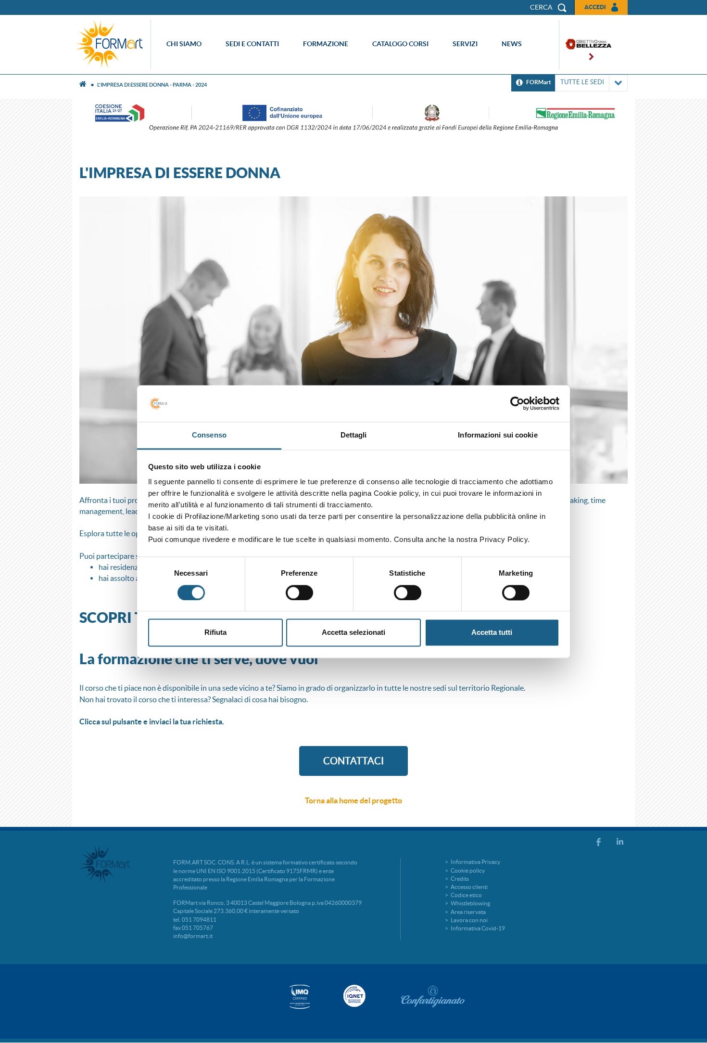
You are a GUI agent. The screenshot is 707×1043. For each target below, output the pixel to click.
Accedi (595, 7)
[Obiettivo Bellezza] (585, 45)
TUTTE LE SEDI (582, 82)
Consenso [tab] (209, 435)
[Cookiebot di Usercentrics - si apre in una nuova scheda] (517, 403)
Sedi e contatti (252, 44)
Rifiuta (215, 633)
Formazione (325, 44)
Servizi (465, 44)
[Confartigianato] (433, 996)
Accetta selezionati (353, 633)
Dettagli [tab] (354, 435)
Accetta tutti (491, 633)
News (512, 44)
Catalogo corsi (400, 44)
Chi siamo (184, 44)
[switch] (299, 592)
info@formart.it (193, 936)
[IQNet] (353, 995)
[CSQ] (300, 996)
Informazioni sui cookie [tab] (497, 435)
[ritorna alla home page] (111, 44)
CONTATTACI (353, 761)
